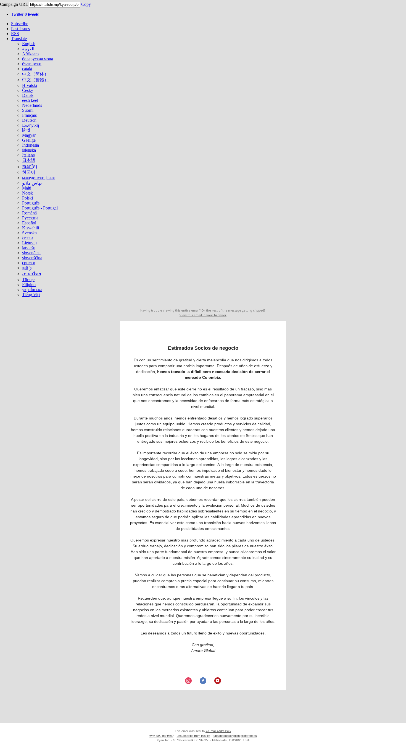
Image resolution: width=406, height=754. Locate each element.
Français (29, 115)
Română (29, 213)
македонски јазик (38, 177)
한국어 (28, 172)
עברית (27, 237)
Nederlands (32, 105)
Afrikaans (30, 53)
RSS (15, 33)
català (27, 68)
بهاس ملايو (32, 183)
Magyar (29, 135)
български (31, 63)
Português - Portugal (40, 208)
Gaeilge (29, 140)
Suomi (27, 110)
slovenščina (32, 257)
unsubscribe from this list (193, 735)
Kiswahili (30, 228)
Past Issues (20, 28)
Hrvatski (29, 85)
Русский (30, 218)
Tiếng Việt (31, 294)
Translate (19, 38)
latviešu (28, 247)
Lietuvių (29, 242)
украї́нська (32, 289)
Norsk (27, 193)
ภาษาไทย (31, 273)
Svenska (29, 232)
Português (30, 203)
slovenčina (31, 252)
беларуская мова (37, 58)
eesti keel (30, 100)
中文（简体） (35, 74)
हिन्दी (26, 130)
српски (28, 262)
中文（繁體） (35, 79)
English (28, 43)
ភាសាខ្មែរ (29, 166)
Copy (86, 4)
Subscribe (19, 23)
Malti (26, 188)
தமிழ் (26, 267)
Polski (27, 198)
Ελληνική (30, 125)
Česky (27, 90)
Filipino (29, 284)
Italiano (28, 155)
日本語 (28, 160)
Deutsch (29, 120)
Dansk (27, 95)
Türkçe (28, 279)
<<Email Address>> (218, 731)
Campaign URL (14, 4)
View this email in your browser (203, 315)
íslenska (29, 150)
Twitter (25, 14)
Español (29, 223)
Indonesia (30, 145)
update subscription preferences (235, 735)
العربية (28, 48)
